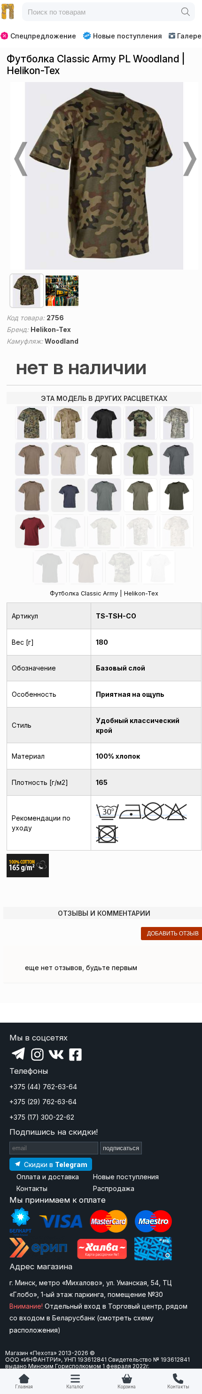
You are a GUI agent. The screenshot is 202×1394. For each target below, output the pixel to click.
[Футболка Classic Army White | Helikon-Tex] (158, 567)
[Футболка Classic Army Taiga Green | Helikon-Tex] (176, 495)
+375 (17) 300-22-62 (41, 1117)
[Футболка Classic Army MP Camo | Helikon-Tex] (140, 531)
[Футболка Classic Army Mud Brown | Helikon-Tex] (86, 567)
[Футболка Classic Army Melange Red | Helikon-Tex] (32, 531)
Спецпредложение (43, 36)
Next (188, 159)
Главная (24, 1386)
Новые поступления (127, 36)
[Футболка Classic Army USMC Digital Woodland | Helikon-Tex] (32, 423)
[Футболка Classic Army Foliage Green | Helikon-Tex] (104, 495)
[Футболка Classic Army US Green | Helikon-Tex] (140, 459)
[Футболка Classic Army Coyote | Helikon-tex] (32, 459)
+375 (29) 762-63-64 (43, 1102)
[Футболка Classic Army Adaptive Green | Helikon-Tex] (140, 495)
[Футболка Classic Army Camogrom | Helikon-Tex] (104, 531)
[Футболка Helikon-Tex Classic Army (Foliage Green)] (68, 531)
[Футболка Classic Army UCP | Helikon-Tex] (176, 423)
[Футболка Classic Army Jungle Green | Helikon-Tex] (49, 567)
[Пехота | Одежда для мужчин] (8, 11)
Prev (19, 159)
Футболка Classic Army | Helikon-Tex (104, 593)
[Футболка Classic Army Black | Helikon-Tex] (104, 423)
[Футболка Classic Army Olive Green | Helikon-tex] (104, 459)
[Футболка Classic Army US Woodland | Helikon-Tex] (140, 423)
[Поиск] (185, 11)
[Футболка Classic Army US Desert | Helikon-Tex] (68, 423)
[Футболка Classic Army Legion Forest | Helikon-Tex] (122, 567)
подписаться (121, 1148)
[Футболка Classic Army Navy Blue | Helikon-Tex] (68, 495)
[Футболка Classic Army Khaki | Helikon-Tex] (68, 459)
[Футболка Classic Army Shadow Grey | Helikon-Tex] (176, 459)
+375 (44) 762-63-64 (43, 1087)
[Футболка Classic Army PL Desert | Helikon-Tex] (176, 531)
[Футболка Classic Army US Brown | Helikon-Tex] (32, 495)
